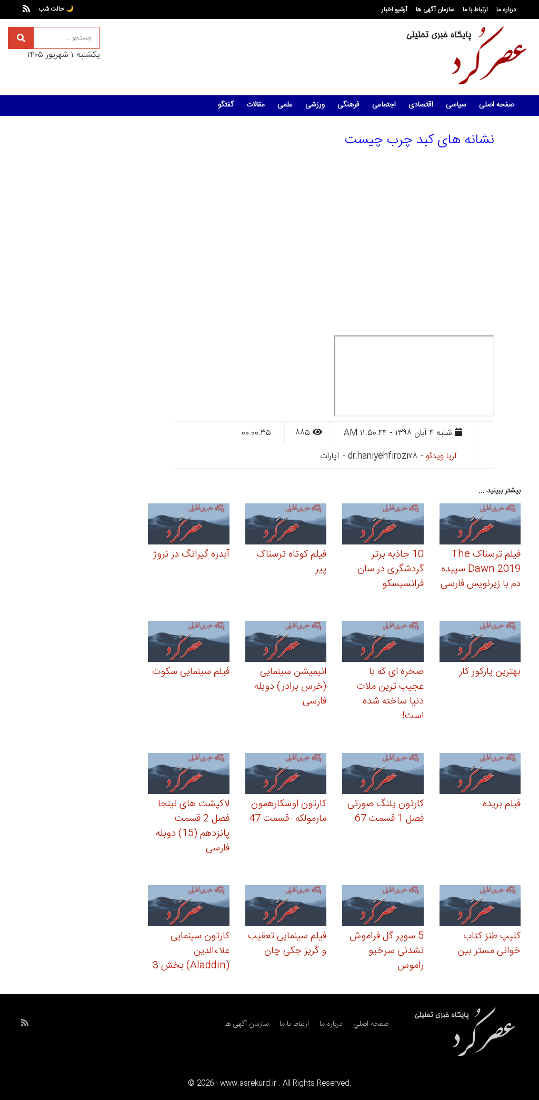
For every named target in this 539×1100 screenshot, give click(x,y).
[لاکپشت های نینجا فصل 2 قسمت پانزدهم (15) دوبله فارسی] (188, 775)
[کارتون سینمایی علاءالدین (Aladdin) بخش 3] (188, 907)
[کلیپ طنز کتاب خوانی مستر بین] (480, 907)
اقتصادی (420, 104)
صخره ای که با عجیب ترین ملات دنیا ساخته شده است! (390, 694)
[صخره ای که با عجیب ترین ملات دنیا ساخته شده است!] (383, 643)
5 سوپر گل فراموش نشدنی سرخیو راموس (387, 951)
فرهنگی (348, 104)
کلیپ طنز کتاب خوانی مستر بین (489, 943)
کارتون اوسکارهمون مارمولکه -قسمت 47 (287, 811)
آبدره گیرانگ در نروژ (191, 554)
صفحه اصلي (370, 1024)
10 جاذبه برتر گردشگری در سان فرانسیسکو (390, 569)
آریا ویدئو (441, 456)
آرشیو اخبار (394, 9)
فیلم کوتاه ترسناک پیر (291, 562)
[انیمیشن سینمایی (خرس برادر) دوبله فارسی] (286, 643)
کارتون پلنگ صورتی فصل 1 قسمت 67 (385, 811)
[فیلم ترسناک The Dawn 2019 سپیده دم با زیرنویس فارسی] (480, 525)
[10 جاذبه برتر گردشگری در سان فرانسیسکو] (383, 525)
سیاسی (456, 104)
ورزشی (315, 104)
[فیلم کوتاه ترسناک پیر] (286, 525)
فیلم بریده (502, 804)
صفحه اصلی (496, 104)
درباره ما (506, 9)
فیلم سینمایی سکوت (190, 672)
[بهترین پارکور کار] (480, 643)
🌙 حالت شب (56, 9)
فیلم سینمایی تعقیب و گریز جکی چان (287, 943)
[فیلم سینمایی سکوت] (188, 643)
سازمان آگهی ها (435, 9)
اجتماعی (384, 104)
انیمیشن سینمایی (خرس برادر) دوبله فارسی (290, 686)
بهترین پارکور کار (490, 672)
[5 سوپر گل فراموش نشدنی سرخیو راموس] (383, 907)
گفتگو (226, 104)
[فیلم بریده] (480, 775)
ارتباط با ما (475, 9)
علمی (285, 104)
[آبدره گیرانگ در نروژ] (188, 525)
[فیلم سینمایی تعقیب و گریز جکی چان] (286, 907)
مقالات (255, 104)
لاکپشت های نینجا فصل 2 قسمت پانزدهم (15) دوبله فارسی (192, 826)
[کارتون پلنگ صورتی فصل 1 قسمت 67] (383, 775)
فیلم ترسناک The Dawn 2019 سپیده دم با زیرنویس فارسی (481, 569)
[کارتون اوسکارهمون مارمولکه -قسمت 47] (286, 775)
